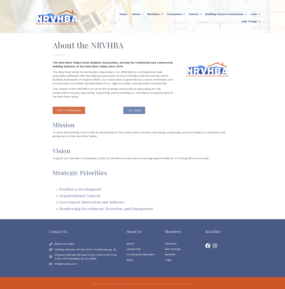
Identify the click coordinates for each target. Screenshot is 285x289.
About (136, 14)
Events (193, 14)
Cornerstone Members (141, 254)
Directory (170, 243)
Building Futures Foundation (224, 14)
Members (153, 14)
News (130, 259)
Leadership (134, 249)
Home (123, 14)
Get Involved (173, 249)
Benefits (170, 254)
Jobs (254, 14)
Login (168, 259)
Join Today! (249, 21)
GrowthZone (186, 284)
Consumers (174, 14)
